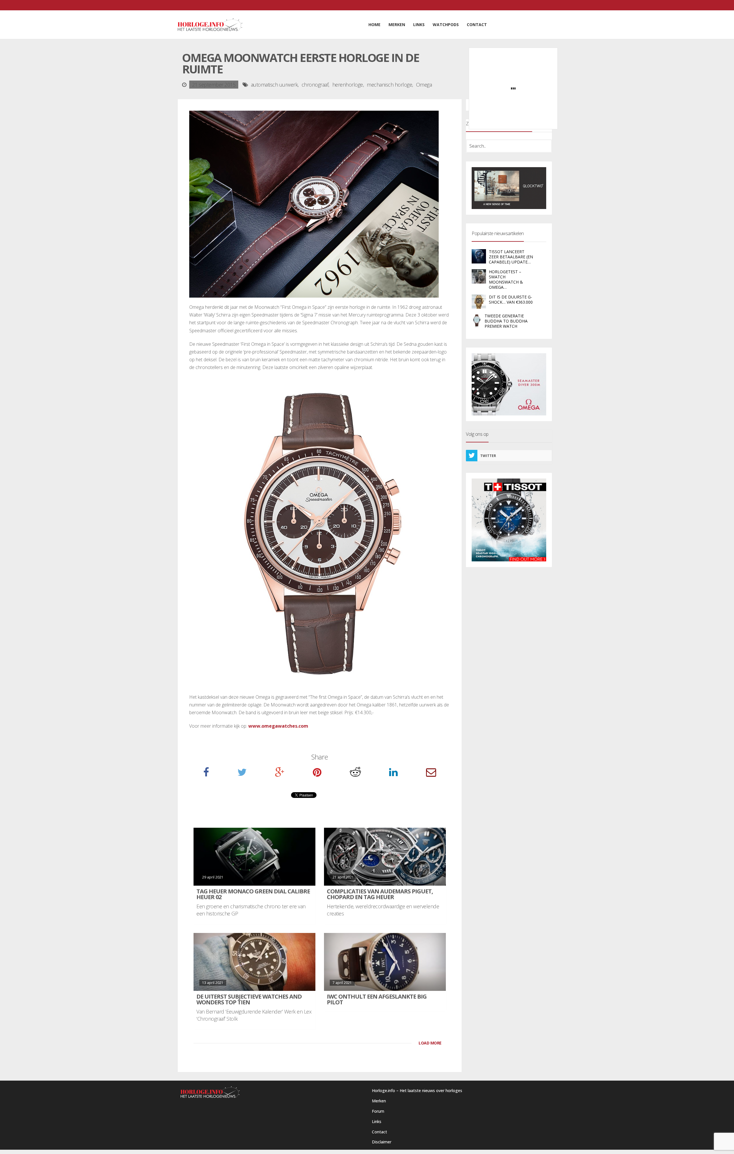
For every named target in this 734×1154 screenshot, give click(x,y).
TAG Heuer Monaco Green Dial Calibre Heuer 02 (253, 894)
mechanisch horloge (389, 84)
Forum (378, 1111)
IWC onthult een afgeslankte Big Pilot (377, 999)
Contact (379, 1132)
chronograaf (315, 84)
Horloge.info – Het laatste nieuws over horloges (417, 1090)
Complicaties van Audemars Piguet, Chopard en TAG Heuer (380, 894)
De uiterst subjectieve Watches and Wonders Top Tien (249, 999)
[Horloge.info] (210, 24)
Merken (379, 1101)
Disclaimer (381, 1142)
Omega (424, 84)
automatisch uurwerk (274, 84)
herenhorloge (347, 84)
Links (376, 1121)
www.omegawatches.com (278, 726)
